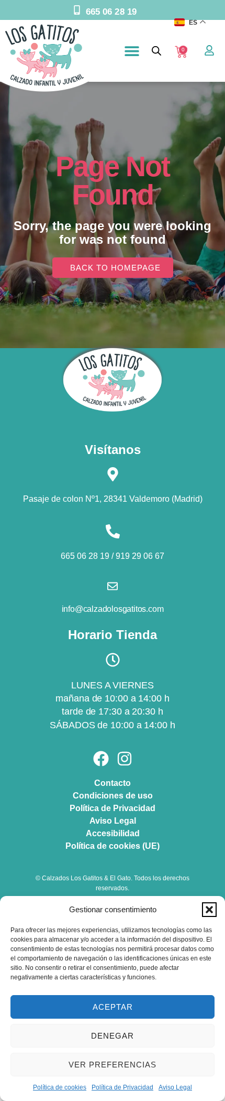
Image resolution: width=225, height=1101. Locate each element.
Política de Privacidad (122, 1087)
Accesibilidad (113, 833)
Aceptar (113, 1006)
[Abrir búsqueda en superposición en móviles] (156, 50)
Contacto (112, 783)
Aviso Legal (175, 1087)
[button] (209, 909)
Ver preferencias (112, 1064)
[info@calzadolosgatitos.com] (112, 586)
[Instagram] (124, 759)
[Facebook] (101, 759)
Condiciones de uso (113, 795)
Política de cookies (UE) (112, 845)
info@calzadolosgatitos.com (113, 609)
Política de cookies (59, 1087)
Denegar (112, 1035)
